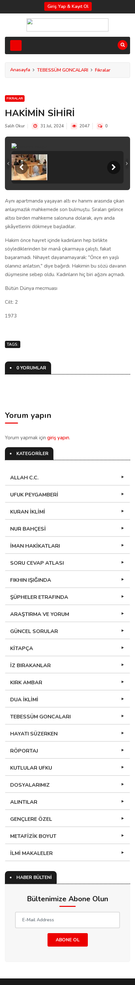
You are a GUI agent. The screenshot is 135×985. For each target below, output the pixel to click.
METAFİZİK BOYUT (33, 836)
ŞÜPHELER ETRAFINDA (39, 597)
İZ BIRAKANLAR (30, 665)
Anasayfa (20, 70)
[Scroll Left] (21, 167)
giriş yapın (58, 437)
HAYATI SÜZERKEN (34, 733)
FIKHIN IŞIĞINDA (30, 580)
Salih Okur (15, 126)
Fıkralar (102, 70)
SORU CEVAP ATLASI (37, 563)
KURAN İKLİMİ (27, 511)
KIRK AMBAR (26, 682)
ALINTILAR (23, 802)
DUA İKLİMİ (24, 699)
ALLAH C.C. (24, 477)
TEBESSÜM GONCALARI (62, 70)
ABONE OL (68, 940)
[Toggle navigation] (16, 45)
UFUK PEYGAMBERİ (34, 494)
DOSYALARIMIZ (30, 785)
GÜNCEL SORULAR (34, 631)
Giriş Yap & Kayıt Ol (68, 6)
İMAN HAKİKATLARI (35, 546)
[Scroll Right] (113, 167)
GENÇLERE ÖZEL (31, 819)
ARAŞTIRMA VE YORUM (39, 614)
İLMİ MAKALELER (31, 853)
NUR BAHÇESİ (28, 529)
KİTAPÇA (21, 648)
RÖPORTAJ (24, 751)
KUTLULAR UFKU (31, 768)
